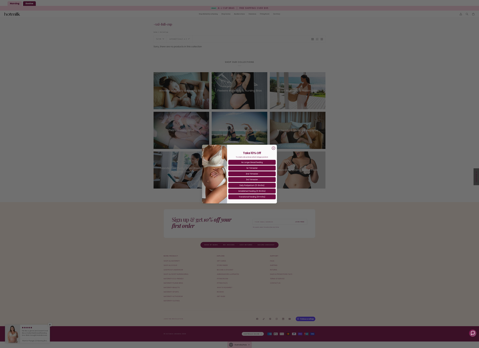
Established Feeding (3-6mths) (252, 191)
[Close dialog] (273, 148)
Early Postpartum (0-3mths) (252, 185)
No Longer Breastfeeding (252, 162)
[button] (472, 333)
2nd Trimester (252, 174)
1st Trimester (252, 168)
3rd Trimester (252, 179)
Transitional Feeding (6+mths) (252, 197)
